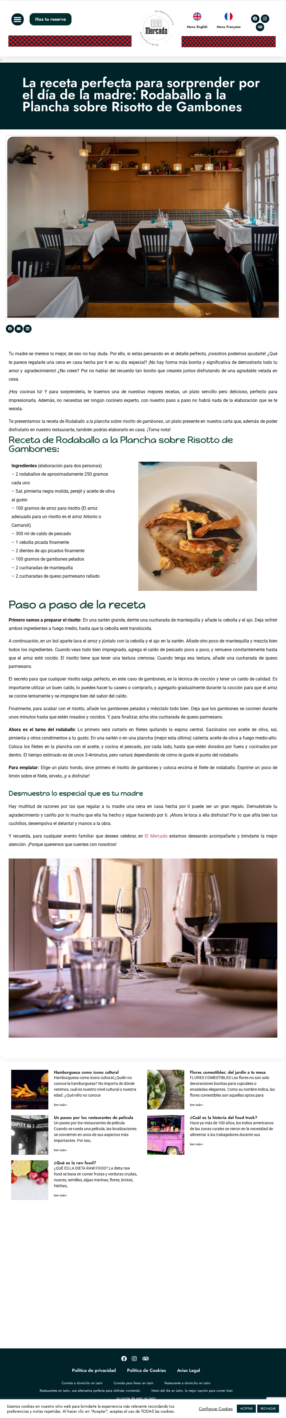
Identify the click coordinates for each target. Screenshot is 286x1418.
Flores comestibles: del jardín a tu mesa (228, 1072)
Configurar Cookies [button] (216, 1408)
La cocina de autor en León (136, 1398)
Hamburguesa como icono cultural (86, 1072)
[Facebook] (255, 19)
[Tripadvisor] (260, 27)
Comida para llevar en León (133, 1383)
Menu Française (229, 26)
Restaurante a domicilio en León (187, 1383)
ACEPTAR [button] (246, 1408)
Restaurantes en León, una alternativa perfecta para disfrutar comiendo (90, 1390)
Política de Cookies (146, 1370)
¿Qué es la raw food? (75, 1163)
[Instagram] (265, 19)
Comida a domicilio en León (82, 1383)
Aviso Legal (188, 1370)
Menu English (197, 26)
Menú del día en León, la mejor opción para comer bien (192, 1390)
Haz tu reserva (50, 19)
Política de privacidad (94, 1370)
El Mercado (156, 836)
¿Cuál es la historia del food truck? (223, 1118)
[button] (17, 19)
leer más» (60, 1105)
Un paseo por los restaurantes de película (93, 1118)
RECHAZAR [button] (268, 1408)
